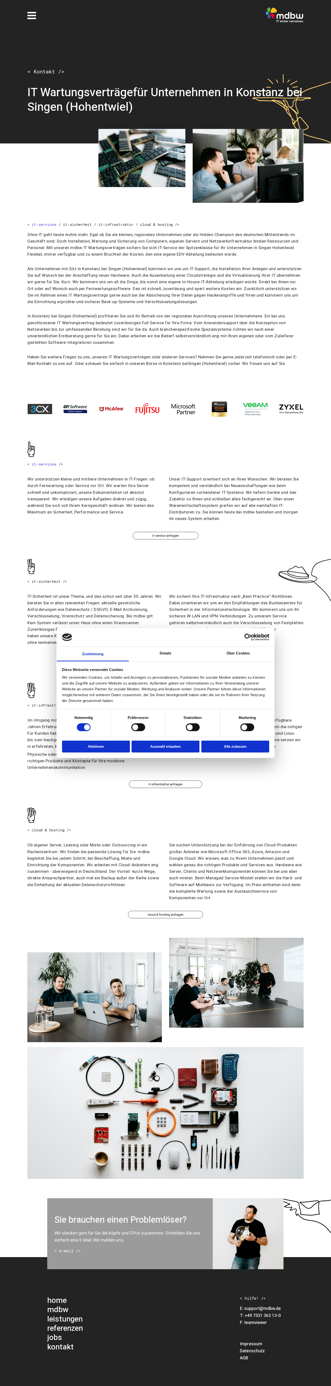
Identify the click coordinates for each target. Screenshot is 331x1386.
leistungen (65, 1319)
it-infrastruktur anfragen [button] (165, 784)
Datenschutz (252, 1351)
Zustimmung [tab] (93, 654)
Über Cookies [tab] (238, 653)
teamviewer (255, 1322)
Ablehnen (96, 746)
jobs (54, 1337)
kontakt (60, 1347)
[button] (67, 1251)
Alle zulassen (235, 746)
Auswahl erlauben (165, 746)
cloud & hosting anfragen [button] (165, 914)
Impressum (251, 1344)
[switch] (138, 727)
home (57, 1300)
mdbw (58, 1309)
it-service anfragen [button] (165, 535)
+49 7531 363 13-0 (263, 1315)
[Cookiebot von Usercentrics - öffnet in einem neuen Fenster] (248, 637)
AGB (244, 1358)
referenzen (65, 1328)
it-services (44, 224)
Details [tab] (166, 653)
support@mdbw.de (262, 1308)
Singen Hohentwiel (276, 248)
